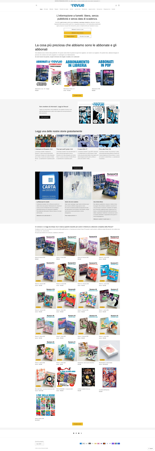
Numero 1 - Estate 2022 (61, 362)
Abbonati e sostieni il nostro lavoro (101, 219)
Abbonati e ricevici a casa (77, 29)
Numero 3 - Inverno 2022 (104, 336)
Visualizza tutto (77, 95)
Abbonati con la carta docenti (43, 215)
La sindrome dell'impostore (104, 389)
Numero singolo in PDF (39, 418)
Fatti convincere (44, 117)
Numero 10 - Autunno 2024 (40, 310)
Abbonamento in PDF (96, 88)
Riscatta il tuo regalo (84, 36)
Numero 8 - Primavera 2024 (83, 310)
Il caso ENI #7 (82, 149)
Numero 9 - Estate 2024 (61, 310)
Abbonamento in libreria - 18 (69, 88)
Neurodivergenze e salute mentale (105, 362)
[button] (36, 5)
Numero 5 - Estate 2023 (61, 336)
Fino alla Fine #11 (105, 149)
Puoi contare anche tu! (70, 215)
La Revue (39, 448)
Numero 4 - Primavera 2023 (83, 336)
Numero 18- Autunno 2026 (40, 257)
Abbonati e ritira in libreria (77, 32)
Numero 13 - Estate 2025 (61, 283)
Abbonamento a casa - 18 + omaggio (42, 88)
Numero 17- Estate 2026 (61, 257)
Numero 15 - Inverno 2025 (104, 257)
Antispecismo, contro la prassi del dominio (86, 362)
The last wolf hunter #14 (64, 149)
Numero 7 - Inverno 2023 (104, 310)
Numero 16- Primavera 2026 (83, 257)
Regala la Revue (70, 36)
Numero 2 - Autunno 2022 (40, 362)
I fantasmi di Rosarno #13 (43, 149)
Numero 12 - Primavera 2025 (83, 283)
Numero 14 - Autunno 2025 (40, 283)
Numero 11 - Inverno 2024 (104, 283)
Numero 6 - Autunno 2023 (40, 336)
